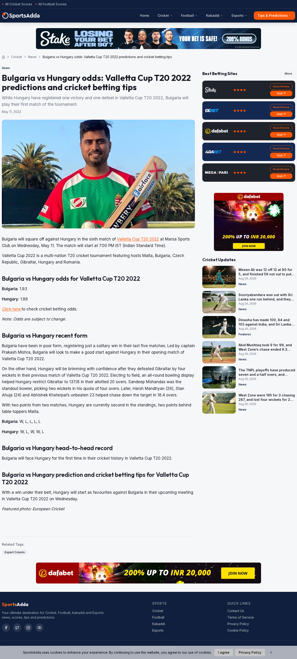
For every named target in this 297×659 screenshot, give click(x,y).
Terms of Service (240, 617)
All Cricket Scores (18, 4)
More (288, 73)
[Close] (271, 652)
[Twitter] (17, 627)
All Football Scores (52, 4)
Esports (238, 15)
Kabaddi (213, 15)
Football (187, 15)
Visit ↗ (281, 93)
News (32, 57)
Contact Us (235, 611)
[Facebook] (6, 627)
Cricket (163, 15)
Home (144, 15)
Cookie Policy (238, 630)
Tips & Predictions (273, 15)
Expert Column (15, 552)
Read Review (281, 86)
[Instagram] (28, 627)
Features (245, 334)
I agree (223, 652)
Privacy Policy (238, 624)
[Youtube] (39, 627)
